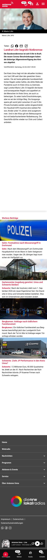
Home (4, 442)
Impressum (5, 519)
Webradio (6, 449)
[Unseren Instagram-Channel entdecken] (10, 527)
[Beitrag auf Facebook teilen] (16, 46)
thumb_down (33, 543)
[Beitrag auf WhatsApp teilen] (12, 46)
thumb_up (41, 543)
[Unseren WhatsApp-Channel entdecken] (2, 527)
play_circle (37, 543)
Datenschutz (18, 519)
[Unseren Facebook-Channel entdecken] (6, 527)
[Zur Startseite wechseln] (7, 4)
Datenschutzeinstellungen (12, 523)
